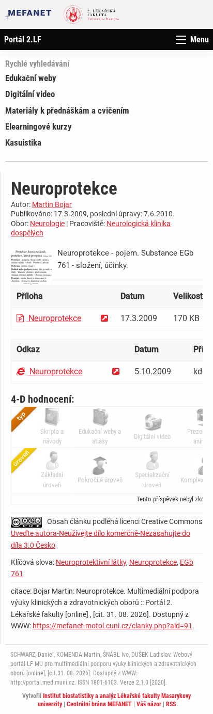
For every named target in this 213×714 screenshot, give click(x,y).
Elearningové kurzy (38, 126)
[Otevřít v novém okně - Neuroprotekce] (104, 318)
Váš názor (148, 704)
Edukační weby (30, 78)
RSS (171, 704)
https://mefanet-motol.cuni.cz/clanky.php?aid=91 (112, 626)
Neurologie (47, 223)
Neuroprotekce (53, 318)
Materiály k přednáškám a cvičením (67, 110)
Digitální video (30, 94)
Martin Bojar (52, 204)
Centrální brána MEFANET (99, 704)
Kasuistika (23, 142)
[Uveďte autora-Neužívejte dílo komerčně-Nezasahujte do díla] (29, 521)
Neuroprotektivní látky (91, 562)
